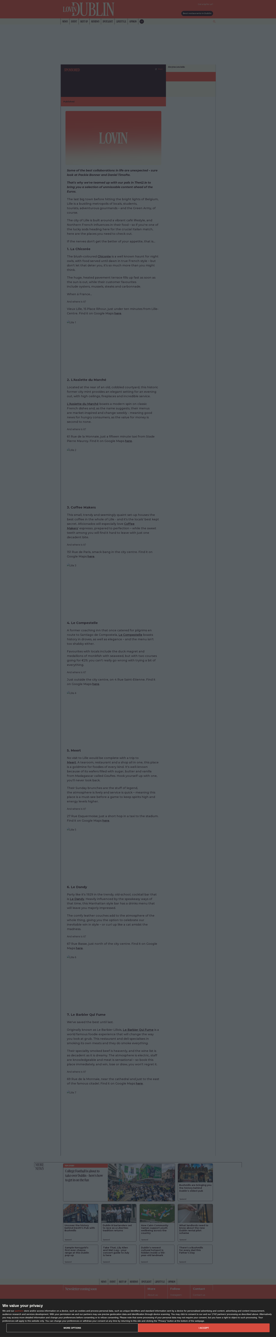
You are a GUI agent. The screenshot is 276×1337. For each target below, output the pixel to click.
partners (19, 1311)
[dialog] (138, 1318)
